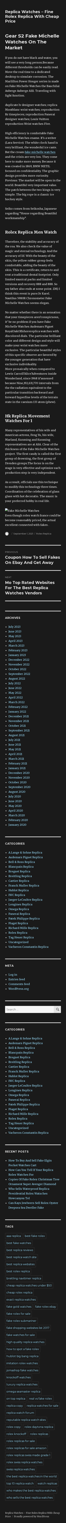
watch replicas (47, 1483)
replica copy (14, 1405)
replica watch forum (20, 1412)
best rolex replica (18, 1271)
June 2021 (14, 744)
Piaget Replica (18, 923)
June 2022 (14, 688)
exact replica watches (21, 1299)
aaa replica (13, 1236)
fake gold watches (18, 1306)
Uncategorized (18, 942)
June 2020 (15, 801)
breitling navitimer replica (23, 1278)
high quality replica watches (25, 1342)
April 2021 (15, 754)
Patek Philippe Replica (24, 918)
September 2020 (19, 787)
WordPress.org (18, 988)
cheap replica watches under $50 (29, 1285)
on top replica (15, 1398)
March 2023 (16, 645)
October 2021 (17, 725)
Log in (12, 974)
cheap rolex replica (19, 1292)
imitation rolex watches (22, 1363)
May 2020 (15, 806)
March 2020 (16, 815)
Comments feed (19, 984)
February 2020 (18, 820)
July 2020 (14, 796)
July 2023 (14, 626)
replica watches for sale (42, 1405)
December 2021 (18, 716)
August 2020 (16, 791)
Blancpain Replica (21, 866)
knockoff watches (18, 1377)
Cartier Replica (18, 880)
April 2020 (15, 810)
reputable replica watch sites (26, 1419)
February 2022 (18, 707)
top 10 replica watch (20, 1483)
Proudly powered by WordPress (31, 1516)
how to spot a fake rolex (22, 1349)
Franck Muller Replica (23, 885)
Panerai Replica (19, 913)
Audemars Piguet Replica (25, 857)
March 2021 (16, 758)
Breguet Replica (19, 871)
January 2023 (17, 655)
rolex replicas (39, 1434)
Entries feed (16, 979)
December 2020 (19, 773)
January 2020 (17, 824)
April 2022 (15, 697)
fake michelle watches (40, 152)
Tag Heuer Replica (21, 937)
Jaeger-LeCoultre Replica (25, 899)
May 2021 (14, 749)
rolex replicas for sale (20, 1441)
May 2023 (14, 636)
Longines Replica (20, 904)
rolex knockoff (16, 1434)
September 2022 (19, 674)
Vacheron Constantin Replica (28, 946)
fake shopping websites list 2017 (27, 1328)
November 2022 (18, 664)
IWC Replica (16, 895)
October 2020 (17, 782)
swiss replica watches (20, 1469)
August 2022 (16, 678)
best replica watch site (21, 1257)
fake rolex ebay (45, 1306)
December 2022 (18, 659)
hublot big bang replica (22, 1356)
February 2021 (17, 763)
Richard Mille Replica (23, 928)
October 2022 (17, 669)
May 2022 (14, 692)
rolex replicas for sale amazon (26, 1448)
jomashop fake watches (22, 1370)
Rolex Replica (43, 533)
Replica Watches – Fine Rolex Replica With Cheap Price (32, 16)
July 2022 (14, 683)
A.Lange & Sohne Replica (25, 852)
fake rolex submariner (21, 1320)
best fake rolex (35, 1236)
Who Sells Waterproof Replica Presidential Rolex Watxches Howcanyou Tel (28, 1193)
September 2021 (19, 730)
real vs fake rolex (40, 1398)
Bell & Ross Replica (21, 862)
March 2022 (16, 702)
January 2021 (17, 768)
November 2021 (18, 721)
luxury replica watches (21, 1384)
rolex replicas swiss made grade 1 (28, 1455)
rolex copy (13, 1427)
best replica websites (20, 1264)
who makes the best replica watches (31, 1490)
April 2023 (15, 641)
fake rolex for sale (18, 1313)
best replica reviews (19, 1250)
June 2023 (14, 631)
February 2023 (17, 650)
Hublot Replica (18, 890)
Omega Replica (18, 909)
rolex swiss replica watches (24, 1462)
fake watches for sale (20, 1335)
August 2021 (16, 735)
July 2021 (14, 740)
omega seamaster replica (23, 1391)
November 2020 (19, 777)
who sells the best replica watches (29, 1497)
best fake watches (18, 1243)
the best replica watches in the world (31, 1476)
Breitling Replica (20, 876)
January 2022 (17, 711)
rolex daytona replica (39, 1427)
